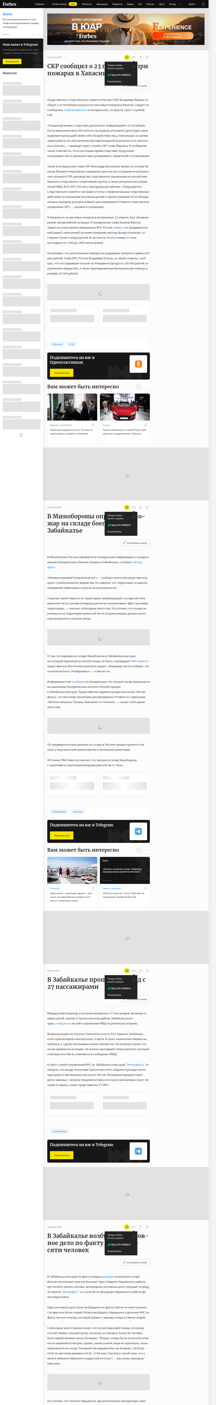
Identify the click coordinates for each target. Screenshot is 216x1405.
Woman (150, 4)
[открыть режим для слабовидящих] (127, 57)
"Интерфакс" (70, 1267)
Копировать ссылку (137, 85)
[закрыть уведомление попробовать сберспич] (134, 66)
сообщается (63, 999)
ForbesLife (54, 863)
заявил (117, 227)
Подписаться (61, 348)
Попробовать (114, 81)
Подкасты (117, 4)
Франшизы (102, 4)
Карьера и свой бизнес (61, 400)
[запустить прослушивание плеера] (133, 57)
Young (172, 4)
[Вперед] (155, 292)
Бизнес (106, 400)
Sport (162, 4)
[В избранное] (93, 286)
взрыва (109, 1252)
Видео (130, 4)
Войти (192, 4)
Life (140, 4)
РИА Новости (139, 636)
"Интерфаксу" (135, 1040)
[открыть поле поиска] (203, 4)
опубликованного (76, 110)
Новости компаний (112, 863)
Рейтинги (87, 4)
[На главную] (9, 4)
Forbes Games (63, 4)
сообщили (79, 657)
